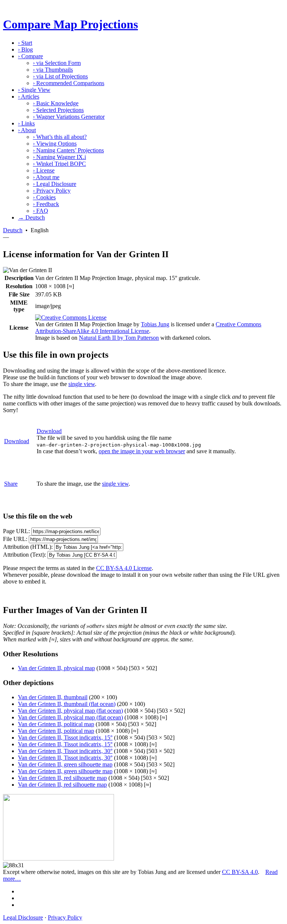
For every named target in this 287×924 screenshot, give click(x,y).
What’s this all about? (60, 137)
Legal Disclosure (54, 184)
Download (16, 441)
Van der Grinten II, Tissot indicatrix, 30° (65, 751)
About (27, 130)
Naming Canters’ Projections (68, 150)
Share (11, 483)
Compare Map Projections (70, 24)
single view (81, 384)
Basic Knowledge (55, 103)
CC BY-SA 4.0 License (124, 568)
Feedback (46, 204)
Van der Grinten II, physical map (56, 668)
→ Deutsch (31, 217)
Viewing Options (55, 143)
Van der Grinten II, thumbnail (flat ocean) (66, 704)
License (44, 170)
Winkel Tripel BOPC (59, 164)
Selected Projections (58, 110)
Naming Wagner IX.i (59, 157)
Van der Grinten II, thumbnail (52, 697)
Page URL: (16, 531)
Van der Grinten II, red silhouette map (62, 778)
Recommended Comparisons (68, 83)
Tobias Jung (155, 324)
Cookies (44, 197)
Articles (28, 96)
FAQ (40, 211)
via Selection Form (57, 63)
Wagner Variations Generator (69, 116)
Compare (30, 56)
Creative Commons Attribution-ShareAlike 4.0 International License (148, 327)
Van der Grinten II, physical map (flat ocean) (70, 710)
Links (26, 123)
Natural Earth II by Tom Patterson (119, 338)
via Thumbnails (53, 69)
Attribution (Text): (24, 554)
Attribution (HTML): (28, 547)
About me (46, 177)
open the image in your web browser (142, 451)
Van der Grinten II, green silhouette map (65, 764)
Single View (34, 90)
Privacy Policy (52, 190)
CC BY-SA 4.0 (240, 872)
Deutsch (12, 230)
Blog (25, 49)
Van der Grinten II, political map (56, 724)
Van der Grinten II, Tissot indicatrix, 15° (65, 737)
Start (25, 43)
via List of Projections (60, 76)
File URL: (15, 539)
